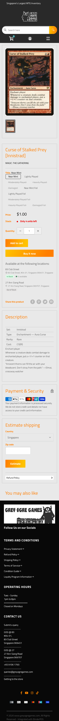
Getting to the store (13, 679)
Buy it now (29, 254)
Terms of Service (12, 565)
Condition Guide (11, 571)
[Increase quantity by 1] (38, 230)
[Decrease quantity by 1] (20, 230)
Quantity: (10, 231)
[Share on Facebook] (32, 301)
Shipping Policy (11, 560)
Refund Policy (13, 477)
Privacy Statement (13, 549)
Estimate (15, 464)
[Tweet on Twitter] (45, 301)
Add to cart (16, 243)
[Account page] (30, 39)
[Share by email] (51, 301)
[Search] (53, 30)
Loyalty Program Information (18, 576)
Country (9, 431)
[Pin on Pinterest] (39, 301)
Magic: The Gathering (17, 163)
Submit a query (11, 625)
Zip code (9, 444)
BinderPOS (38, 719)
